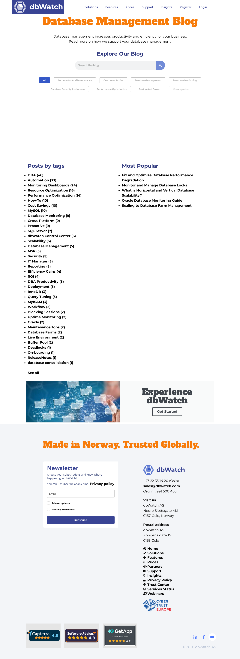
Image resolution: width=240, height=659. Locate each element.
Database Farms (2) (45, 332)
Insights (166, 7)
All (44, 80)
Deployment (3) (41, 287)
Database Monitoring (185, 80)
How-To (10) (38, 200)
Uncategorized (181, 89)
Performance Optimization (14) (54, 195)
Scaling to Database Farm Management (157, 206)
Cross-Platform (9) (44, 221)
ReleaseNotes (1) (42, 358)
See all (33, 373)
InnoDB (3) (37, 292)
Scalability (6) (39, 241)
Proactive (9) (39, 226)
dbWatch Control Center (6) (52, 236)
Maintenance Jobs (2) (46, 327)
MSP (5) (34, 251)
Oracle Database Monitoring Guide (152, 200)
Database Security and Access (68, 89)
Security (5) (37, 256)
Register (185, 7)
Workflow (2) (39, 307)
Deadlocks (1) (39, 347)
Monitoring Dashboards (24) (52, 185)
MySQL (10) (37, 211)
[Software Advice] (81, 636)
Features (111, 7)
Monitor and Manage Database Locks (154, 185)
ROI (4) (34, 276)
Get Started (167, 411)
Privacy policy (102, 484)
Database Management (148, 80)
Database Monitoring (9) (49, 216)
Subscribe (80, 520)
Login (203, 7)
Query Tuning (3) (42, 297)
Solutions (91, 7)
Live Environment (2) (46, 337)
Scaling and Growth (150, 89)
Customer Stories (113, 80)
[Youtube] (212, 637)
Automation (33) (42, 180)
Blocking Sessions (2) (46, 312)
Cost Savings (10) (42, 206)
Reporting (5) (39, 266)
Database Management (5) (51, 246)
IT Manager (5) (40, 261)
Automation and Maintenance (75, 80)
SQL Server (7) (40, 231)
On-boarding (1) (41, 353)
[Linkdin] (195, 637)
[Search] (160, 65)
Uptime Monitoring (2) (47, 317)
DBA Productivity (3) (46, 282)
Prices (129, 7)
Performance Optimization (112, 89)
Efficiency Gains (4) (44, 271)
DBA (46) (35, 175)
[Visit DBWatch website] (38, 7)
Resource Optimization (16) (51, 190)
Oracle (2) (36, 322)
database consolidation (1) (50, 363)
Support (147, 7)
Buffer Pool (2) (40, 342)
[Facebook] (204, 637)
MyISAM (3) (37, 302)
